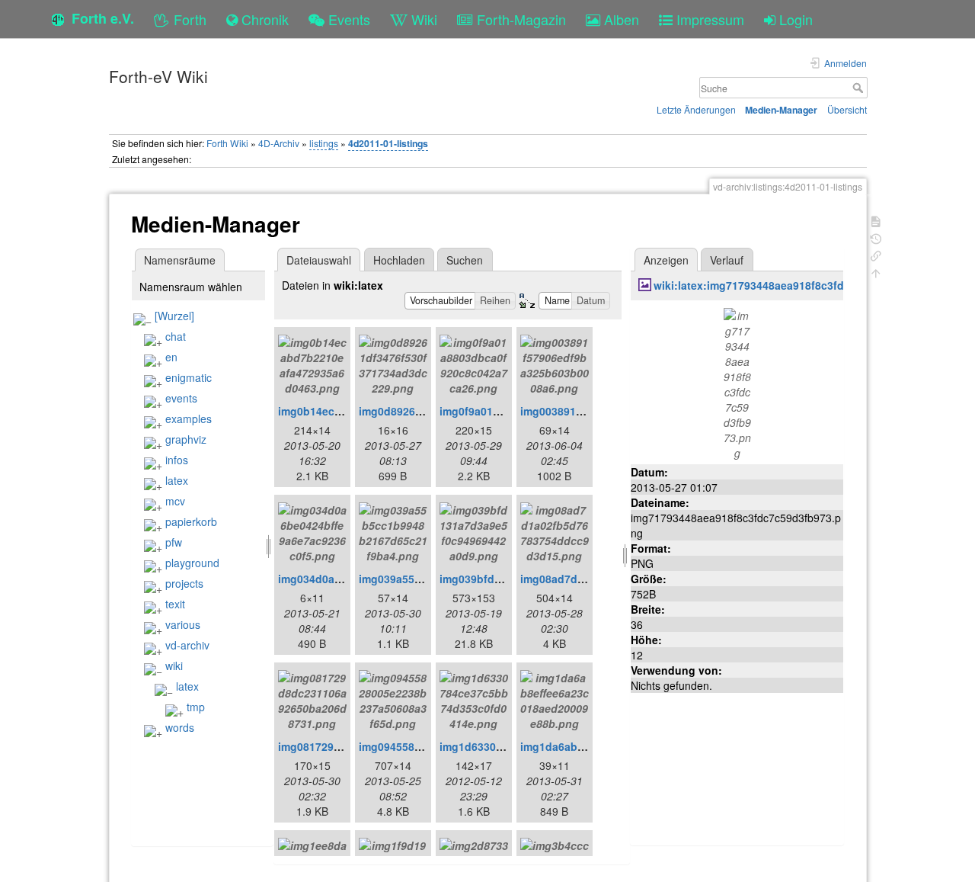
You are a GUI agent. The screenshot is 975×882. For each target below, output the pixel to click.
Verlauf (726, 260)
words (179, 727)
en (171, 356)
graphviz (185, 439)
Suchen (464, 260)
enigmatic (188, 377)
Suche (859, 87)
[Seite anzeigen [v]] (876, 220)
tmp (196, 706)
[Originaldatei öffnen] (737, 382)
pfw (173, 542)
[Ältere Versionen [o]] (876, 237)
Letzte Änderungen (696, 109)
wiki (174, 665)
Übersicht (847, 109)
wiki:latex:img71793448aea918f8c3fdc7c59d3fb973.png (797, 285)
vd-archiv (187, 645)
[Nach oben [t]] (876, 272)
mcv (175, 500)
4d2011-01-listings (388, 143)
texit (175, 603)
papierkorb (191, 521)
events (181, 398)
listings (323, 142)
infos (176, 459)
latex (176, 480)
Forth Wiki (227, 142)
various (182, 624)
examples (188, 418)
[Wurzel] (174, 315)
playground (192, 562)
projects (184, 583)
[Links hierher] (876, 254)
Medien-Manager (781, 110)
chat (175, 336)
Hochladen (399, 260)
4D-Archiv (278, 142)
